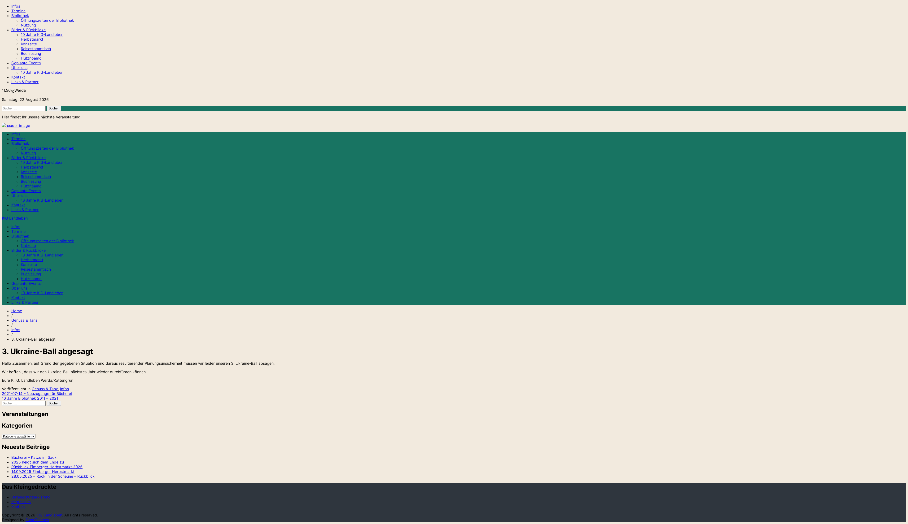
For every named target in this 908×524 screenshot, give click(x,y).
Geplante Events (26, 63)
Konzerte (29, 44)
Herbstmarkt (32, 39)
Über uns (19, 67)
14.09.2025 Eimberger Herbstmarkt (42, 471)
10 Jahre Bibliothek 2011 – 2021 (30, 398)
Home (16, 310)
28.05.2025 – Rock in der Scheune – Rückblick (53, 476)
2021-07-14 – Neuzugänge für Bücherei (37, 393)
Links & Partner (25, 81)
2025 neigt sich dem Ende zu (37, 462)
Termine (18, 11)
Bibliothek (20, 15)
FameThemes (37, 519)
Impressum (21, 501)
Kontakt (18, 77)
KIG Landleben (15, 218)
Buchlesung (31, 53)
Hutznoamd (31, 58)
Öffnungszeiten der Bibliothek (47, 20)
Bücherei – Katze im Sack (34, 457)
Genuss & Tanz (24, 320)
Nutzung (28, 25)
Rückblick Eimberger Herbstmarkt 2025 (47, 466)
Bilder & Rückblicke (28, 29)
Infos (15, 6)
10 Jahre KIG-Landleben (42, 34)
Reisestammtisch (36, 48)
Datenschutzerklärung (31, 497)
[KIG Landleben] (16, 125)
